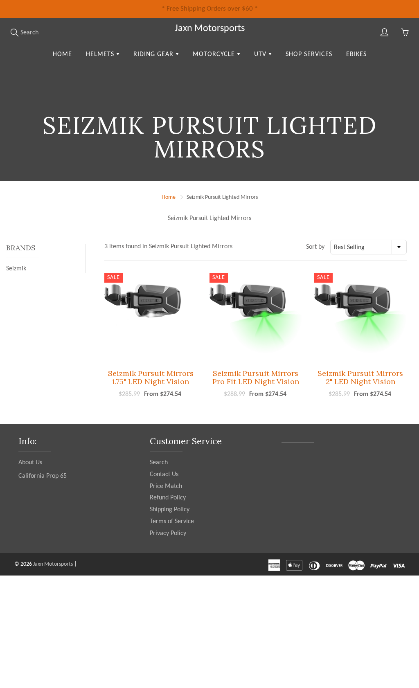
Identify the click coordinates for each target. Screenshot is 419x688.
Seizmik (16, 268)
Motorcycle (215, 54)
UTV (261, 54)
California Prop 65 (42, 476)
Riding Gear (154, 54)
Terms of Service (172, 521)
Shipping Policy (169, 509)
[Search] (14, 32)
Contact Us (164, 474)
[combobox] (368, 247)
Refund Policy (168, 498)
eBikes (356, 54)
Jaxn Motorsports (210, 29)
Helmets (101, 54)
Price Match (166, 486)
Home (62, 54)
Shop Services (309, 54)
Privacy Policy (168, 533)
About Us (30, 462)
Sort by (315, 247)
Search (159, 462)
